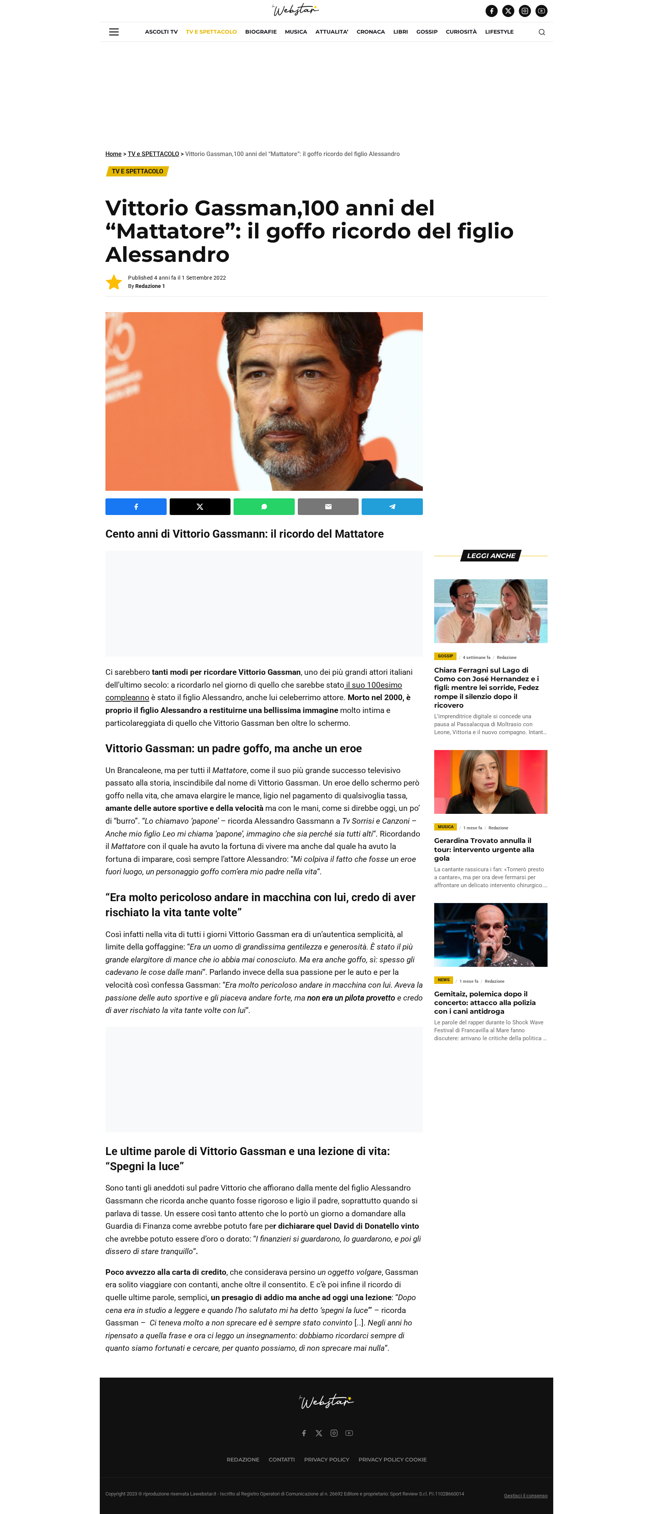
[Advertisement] (326, 95)
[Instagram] (525, 11)
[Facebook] (492, 11)
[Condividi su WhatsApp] (264, 506)
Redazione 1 (150, 286)
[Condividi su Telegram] (392, 506)
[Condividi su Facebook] (136, 506)
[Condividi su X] (200, 506)
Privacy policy (326, 1459)
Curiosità (461, 31)
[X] (508, 11)
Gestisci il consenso (526, 1496)
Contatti (282, 1459)
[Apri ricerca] (542, 32)
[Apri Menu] (113, 32)
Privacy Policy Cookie (393, 1459)
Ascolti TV (161, 31)
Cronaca (371, 31)
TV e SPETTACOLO (211, 31)
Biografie (261, 31)
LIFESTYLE (499, 31)
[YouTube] (541, 11)
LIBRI (400, 31)
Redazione (243, 1459)
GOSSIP (427, 31)
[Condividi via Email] (328, 506)
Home (113, 154)
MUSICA (296, 31)
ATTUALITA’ (332, 31)
